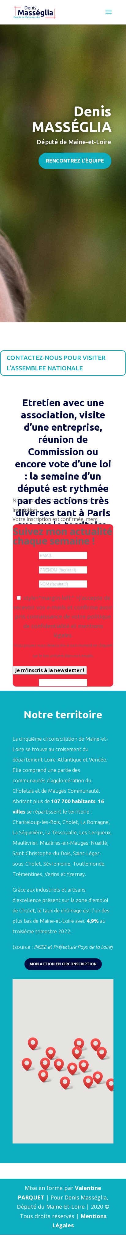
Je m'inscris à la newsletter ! (49, 670)
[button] (60, 1065)
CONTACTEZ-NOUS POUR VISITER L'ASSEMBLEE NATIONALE (56, 363)
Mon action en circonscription (63, 964)
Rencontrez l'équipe (75, 160)
